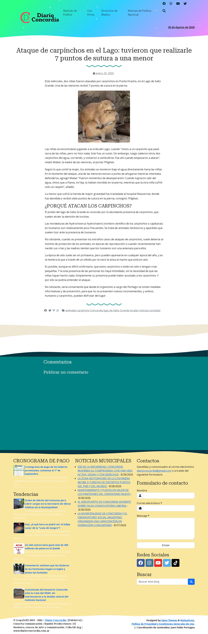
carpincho (83, 310)
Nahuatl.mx (187, 620)
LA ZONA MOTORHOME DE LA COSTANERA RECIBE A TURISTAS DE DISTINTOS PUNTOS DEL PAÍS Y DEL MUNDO (104, 482)
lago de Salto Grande (117, 310)
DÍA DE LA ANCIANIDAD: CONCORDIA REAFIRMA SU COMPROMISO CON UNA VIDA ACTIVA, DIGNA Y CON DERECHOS (105, 470)
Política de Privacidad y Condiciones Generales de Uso (163, 623)
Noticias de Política (70, 12)
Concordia (97, 310)
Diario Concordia (55, 620)
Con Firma (90, 12)
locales (134, 310)
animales (71, 310)
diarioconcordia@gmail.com (154, 470)
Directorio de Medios (109, 12)
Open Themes (169, 620)
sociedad (154, 310)
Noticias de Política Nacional (139, 12)
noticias (144, 310)
